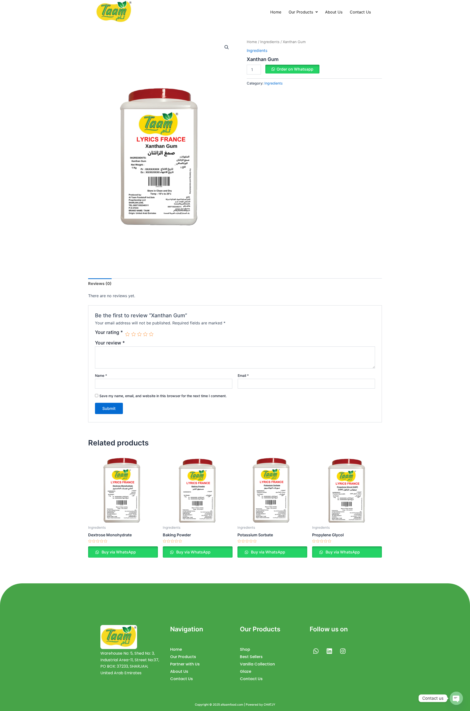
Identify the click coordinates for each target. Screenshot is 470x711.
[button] (303, 12)
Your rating (109, 332)
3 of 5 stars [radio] (139, 334)
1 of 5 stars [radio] (127, 334)
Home (275, 12)
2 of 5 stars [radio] (133, 334)
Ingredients (270, 42)
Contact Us (360, 12)
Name (101, 375)
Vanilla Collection (257, 664)
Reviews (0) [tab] (100, 283)
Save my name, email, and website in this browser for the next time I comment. (163, 396)
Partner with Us (185, 664)
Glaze (245, 671)
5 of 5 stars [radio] (151, 334)
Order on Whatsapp (295, 69)
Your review (110, 343)
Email (243, 375)
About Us (333, 12)
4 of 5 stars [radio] (145, 334)
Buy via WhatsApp (118, 552)
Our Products (301, 12)
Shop (245, 649)
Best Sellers (251, 657)
